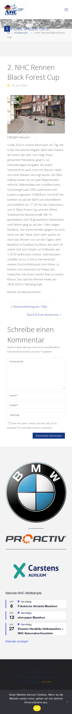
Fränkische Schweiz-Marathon (37, 606)
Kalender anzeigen (17, 641)
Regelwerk (33, 671)
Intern (47, 681)
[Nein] (67, 702)
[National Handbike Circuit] (14, 9)
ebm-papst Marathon (31, 617)
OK (37, 708)
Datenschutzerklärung (33, 676)
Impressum (28, 681)
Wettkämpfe (21, 32)
